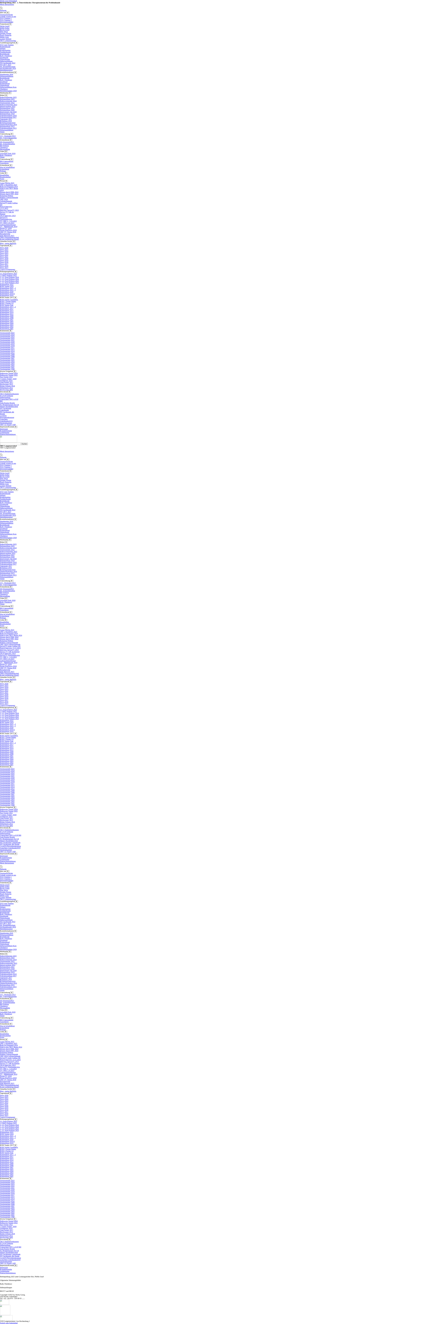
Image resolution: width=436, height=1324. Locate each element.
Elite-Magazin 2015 (7, 236)
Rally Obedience (6, 56)
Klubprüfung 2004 (6, 323)
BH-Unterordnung (6, 161)
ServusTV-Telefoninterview (6, 218)
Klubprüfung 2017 (6, 309)
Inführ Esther (4, 28)
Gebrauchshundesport (8, 225)
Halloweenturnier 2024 (8, 101)
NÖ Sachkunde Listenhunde (5, 409)
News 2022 (4, 255)
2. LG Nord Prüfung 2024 (9, 277)
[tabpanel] (218, 1277)
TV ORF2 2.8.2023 (7, 223)
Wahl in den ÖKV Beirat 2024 (9, 189)
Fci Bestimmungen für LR (9, 405)
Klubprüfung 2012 (6, 314)
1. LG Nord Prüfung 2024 (9, 279)
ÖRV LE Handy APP (8, 425)
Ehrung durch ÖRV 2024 (9, 194)
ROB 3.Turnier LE (7, 303)
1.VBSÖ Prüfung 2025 (8, 275)
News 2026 (4, 248)
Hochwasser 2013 (6, 384)
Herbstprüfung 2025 (7, 99)
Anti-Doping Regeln (7, 403)
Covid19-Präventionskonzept (7, 416)
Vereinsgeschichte (6, 15)
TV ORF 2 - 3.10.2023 (8, 221)
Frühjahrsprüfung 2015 (8, 128)
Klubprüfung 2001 (6, 329)
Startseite (3, 10)
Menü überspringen (7, 4)
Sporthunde (4, 58)
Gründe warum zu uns (8, 16)
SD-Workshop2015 (7, 142)
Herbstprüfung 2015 (7, 126)
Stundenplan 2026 (6, 74)
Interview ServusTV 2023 (9, 210)
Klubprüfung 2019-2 (7, 294)
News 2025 (4, 249)
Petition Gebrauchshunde (9, 197)
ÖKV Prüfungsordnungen (9, 394)
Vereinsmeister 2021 (7, 340)
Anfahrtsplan (4, 433)
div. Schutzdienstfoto (7, 144)
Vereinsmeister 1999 (7, 369)
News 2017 (4, 264)
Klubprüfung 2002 (6, 327)
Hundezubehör (5, 177)
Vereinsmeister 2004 (7, 362)
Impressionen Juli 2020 (8, 112)
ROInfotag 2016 (6, 121)
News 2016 (4, 266)
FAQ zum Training (7, 45)
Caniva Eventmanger (7, 269)
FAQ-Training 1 (6, 18)
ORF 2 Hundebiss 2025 (8, 185)
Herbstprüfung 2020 (7, 110)
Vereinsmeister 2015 (7, 349)
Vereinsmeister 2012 (7, 353)
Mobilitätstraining (6, 70)
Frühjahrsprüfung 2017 (8, 117)
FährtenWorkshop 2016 (8, 125)
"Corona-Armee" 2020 (8, 379)
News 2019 (4, 260)
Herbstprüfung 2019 (7, 114)
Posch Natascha (5, 35)
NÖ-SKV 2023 (5, 65)
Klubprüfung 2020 (6, 292)
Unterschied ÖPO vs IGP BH (9, 400)
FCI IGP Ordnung (6, 396)
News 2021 (4, 257)
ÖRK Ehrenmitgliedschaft (9, 237)
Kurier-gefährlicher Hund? (9, 239)
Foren (2, 179)
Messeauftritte (5, 149)
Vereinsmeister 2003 (7, 364)
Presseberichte (5, 234)
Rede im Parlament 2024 (9, 187)
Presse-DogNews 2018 (8, 230)
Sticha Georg (4, 26)
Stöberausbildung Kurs (8, 87)
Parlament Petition (6, 196)
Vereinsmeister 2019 (7, 344)
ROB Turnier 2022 (7, 286)
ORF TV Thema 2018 (8, 232)
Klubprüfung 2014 (6, 312)
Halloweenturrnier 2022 (8, 105)
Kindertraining (5, 50)
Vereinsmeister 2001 (7, 367)
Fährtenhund (4, 85)
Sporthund (3, 82)
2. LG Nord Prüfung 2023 (9, 281)
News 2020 (4, 259)
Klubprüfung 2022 (6, 284)
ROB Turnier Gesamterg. (9, 300)
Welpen (2, 48)
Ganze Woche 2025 (7, 183)
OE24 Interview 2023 (8, 216)
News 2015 (4, 268)
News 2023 (4, 253)
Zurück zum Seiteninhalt (9, 1323)
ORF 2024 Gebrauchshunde (6, 200)
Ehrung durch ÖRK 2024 (9, 192)
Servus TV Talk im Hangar (7, 213)
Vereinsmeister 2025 (7, 333)
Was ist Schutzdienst (7, 167)
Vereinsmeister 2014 (7, 351)
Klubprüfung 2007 (6, 320)
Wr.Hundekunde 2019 (8, 68)
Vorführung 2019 (6, 381)
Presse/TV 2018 (6, 228)
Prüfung (3, 171)
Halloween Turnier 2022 (9, 375)
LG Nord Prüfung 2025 (8, 274)
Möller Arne (4, 37)
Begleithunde (5, 54)
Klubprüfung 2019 (6, 295)
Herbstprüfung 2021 (7, 108)
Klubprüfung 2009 (6, 316)
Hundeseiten (4, 175)
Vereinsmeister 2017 (7, 347)
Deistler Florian (5, 33)
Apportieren (4, 163)
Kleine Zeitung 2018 (7, 386)
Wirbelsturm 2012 (6, 388)
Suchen (24, 444)
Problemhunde (5, 47)
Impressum (4, 429)
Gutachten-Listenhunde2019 (6, 420)
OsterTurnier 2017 (6, 382)
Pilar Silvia (4, 32)
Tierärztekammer (6, 423)
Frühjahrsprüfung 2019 (8, 115)
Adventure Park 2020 (7, 153)
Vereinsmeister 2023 (7, 336)
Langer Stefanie (5, 39)
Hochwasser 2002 (6, 390)
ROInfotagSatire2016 (7, 123)
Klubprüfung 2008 (6, 318)
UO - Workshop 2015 (8, 136)
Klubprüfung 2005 (6, 321)
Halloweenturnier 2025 (8, 97)
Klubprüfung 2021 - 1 (8, 290)
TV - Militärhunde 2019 (8, 227)
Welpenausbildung (6, 76)
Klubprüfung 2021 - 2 (8, 288)
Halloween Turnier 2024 (9, 373)
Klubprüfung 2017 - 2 (8, 307)
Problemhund (5, 84)
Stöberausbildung (6, 61)
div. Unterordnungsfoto (8, 138)
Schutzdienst (4, 169)
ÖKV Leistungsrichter (8, 41)
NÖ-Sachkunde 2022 (7, 63)
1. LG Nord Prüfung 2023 (9, 283)
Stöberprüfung (5, 397)
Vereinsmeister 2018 (7, 346)
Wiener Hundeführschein (9, 407)
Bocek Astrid (4, 30)
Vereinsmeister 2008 (7, 356)
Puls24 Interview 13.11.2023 (6, 207)
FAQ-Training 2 (6, 20)
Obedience (4, 89)
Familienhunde (5, 52)
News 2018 (4, 262)
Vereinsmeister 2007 (7, 358)
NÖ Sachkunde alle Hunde (7, 413)
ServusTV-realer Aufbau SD (9, 204)
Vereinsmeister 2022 (7, 103)
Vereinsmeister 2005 (7, 360)
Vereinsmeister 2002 (7, 365)
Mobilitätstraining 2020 (8, 91)
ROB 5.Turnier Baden (8, 301)
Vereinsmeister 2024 (7, 335)
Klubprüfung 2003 (6, 325)
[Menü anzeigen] (1, 453)
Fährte (2, 132)
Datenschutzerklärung (8, 434)
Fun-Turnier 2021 (6, 377)
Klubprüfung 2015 (6, 310)
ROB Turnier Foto (6, 305)
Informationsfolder (6, 22)
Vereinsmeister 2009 (7, 355)
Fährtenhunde (5, 59)
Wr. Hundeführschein (7, 67)
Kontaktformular (6, 431)
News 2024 (4, 251)
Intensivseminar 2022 (7, 106)
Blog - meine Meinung (8, 243)
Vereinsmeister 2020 (7, 342)
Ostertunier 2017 (6, 119)
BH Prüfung (4, 146)
